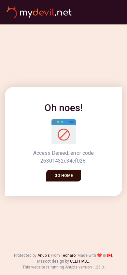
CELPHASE (79, 261)
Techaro (68, 255)
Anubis (43, 255)
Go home (63, 175)
